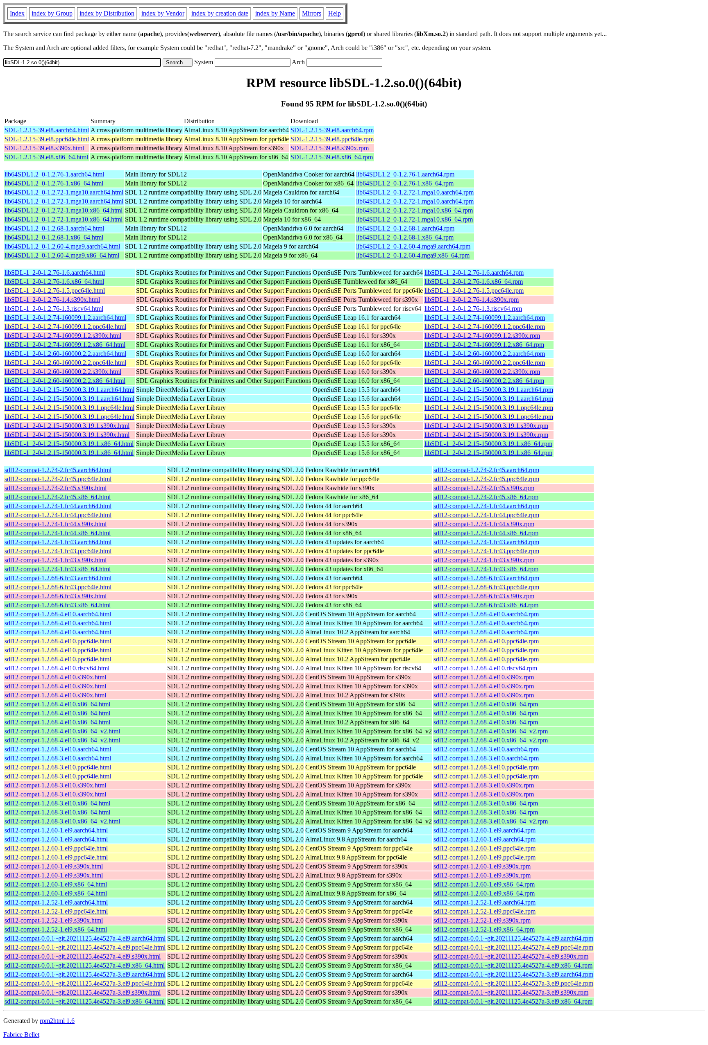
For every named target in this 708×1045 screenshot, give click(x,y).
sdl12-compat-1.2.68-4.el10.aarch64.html (58, 614)
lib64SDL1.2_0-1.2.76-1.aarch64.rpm (405, 174)
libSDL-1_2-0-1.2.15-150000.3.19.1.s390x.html (67, 425)
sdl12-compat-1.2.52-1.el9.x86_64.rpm (484, 929)
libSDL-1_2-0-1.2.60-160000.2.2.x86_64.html (65, 380)
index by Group (52, 13)
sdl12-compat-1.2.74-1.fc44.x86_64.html (58, 532)
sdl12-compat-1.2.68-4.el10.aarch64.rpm (486, 614)
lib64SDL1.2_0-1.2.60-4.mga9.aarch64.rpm (413, 246)
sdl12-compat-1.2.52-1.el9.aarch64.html (56, 902)
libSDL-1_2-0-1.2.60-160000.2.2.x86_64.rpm (484, 380)
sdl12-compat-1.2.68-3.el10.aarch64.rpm (486, 749)
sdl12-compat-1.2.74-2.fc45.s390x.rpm (483, 487)
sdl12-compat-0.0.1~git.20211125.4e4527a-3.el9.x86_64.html (85, 1001)
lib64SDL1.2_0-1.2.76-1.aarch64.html (54, 174)
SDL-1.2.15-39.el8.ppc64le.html (47, 139)
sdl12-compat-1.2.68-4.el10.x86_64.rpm (485, 704)
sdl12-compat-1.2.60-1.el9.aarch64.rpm (484, 830)
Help (334, 13)
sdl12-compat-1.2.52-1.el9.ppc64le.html (56, 911)
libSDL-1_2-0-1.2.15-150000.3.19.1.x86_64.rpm (488, 443)
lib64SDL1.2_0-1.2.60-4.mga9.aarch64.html (62, 246)
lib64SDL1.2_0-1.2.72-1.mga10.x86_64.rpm (414, 210)
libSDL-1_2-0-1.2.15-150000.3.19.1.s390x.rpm (486, 425)
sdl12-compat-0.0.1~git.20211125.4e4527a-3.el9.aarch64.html (85, 974)
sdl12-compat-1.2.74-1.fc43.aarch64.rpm (486, 541)
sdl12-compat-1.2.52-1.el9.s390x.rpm (482, 920)
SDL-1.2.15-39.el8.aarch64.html (47, 130)
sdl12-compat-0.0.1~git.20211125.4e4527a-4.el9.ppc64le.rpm (513, 947)
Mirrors (311, 13)
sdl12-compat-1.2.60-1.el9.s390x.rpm (482, 866)
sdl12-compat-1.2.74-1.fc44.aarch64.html (58, 505)
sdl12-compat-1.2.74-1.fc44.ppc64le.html (58, 514)
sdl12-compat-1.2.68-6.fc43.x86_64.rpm (485, 605)
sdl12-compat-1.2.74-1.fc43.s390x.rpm (483, 559)
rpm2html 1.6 (57, 1020)
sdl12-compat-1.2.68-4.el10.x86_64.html (57, 704)
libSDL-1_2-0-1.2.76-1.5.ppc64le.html (55, 290)
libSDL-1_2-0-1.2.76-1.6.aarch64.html (55, 272)
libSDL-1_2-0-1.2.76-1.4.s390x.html (52, 299)
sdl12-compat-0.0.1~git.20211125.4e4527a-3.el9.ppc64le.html (85, 983)
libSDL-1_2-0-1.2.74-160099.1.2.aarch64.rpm (484, 317)
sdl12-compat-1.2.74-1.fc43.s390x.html (56, 559)
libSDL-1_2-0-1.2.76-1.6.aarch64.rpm (474, 272)
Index (17, 13)
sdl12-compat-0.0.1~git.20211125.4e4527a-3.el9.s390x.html (83, 992)
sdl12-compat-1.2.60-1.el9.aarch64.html (56, 830)
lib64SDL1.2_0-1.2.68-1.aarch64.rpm (405, 228)
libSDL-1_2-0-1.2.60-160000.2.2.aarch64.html (65, 353)
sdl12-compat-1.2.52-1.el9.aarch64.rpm (484, 902)
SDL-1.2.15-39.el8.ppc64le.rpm (332, 139)
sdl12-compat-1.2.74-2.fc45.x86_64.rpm (485, 496)
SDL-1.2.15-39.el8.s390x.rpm (329, 148)
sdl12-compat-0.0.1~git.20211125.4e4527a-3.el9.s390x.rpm (510, 992)
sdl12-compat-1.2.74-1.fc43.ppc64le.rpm (486, 550)
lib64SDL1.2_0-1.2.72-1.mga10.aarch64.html (64, 192)
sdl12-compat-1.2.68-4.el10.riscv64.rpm (485, 668)
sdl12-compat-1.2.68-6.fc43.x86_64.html (58, 605)
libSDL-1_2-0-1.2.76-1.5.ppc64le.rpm (474, 290)
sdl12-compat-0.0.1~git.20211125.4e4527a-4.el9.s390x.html (83, 956)
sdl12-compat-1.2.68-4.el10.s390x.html (55, 677)
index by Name (275, 13)
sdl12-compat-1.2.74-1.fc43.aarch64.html (58, 541)
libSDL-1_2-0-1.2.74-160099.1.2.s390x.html (63, 335)
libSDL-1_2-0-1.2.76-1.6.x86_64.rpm (473, 281)
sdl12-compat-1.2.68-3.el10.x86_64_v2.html (62, 821)
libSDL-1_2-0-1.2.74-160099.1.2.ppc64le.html (65, 326)
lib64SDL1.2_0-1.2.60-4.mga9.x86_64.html (62, 255)
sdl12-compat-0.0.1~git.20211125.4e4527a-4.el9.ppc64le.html (85, 947)
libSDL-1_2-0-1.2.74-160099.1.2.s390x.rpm (482, 335)
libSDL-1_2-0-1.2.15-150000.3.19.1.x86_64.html (69, 443)
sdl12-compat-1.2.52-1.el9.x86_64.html (56, 929)
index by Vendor (162, 13)
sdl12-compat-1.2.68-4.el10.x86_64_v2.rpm (490, 731)
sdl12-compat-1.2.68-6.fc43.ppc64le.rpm (486, 587)
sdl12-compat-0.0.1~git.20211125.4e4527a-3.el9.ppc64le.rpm (513, 983)
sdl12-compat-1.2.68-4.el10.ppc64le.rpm (486, 641)
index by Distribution (106, 13)
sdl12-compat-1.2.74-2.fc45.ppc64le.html (58, 478)
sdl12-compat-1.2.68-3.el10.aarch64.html (58, 749)
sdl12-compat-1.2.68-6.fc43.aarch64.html (58, 578)
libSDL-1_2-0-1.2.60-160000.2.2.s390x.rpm (482, 371)
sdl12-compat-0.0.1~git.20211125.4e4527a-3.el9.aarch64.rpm (513, 974)
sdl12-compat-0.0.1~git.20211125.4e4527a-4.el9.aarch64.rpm (513, 938)
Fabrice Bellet (21, 1034)
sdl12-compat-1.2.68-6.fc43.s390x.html (56, 596)
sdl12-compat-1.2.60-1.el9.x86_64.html (56, 884)
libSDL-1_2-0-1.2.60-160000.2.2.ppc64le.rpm (484, 362)
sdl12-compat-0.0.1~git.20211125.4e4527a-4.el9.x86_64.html (85, 965)
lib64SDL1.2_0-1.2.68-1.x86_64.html (54, 237)
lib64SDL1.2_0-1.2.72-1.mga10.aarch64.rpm (415, 192)
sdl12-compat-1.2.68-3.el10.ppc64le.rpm (486, 767)
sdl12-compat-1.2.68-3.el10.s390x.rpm (483, 785)
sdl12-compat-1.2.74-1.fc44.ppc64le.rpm (486, 514)
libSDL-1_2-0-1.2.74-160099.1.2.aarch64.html (65, 317)
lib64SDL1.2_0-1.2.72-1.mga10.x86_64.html (64, 210)
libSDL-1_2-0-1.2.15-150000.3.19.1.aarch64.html (69, 389)
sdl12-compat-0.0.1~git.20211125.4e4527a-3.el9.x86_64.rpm (512, 1001)
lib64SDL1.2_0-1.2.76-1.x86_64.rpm (405, 183)
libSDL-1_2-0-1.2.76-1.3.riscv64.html (54, 308)
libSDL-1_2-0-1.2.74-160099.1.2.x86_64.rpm (484, 344)
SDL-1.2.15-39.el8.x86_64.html (46, 157)
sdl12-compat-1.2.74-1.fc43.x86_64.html (58, 568)
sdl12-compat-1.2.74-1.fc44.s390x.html (56, 523)
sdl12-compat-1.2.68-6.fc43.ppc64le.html (58, 587)
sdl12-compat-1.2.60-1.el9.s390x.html (54, 866)
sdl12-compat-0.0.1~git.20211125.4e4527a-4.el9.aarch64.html (85, 938)
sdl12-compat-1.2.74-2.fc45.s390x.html (56, 487)
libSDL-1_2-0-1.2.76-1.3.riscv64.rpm (473, 308)
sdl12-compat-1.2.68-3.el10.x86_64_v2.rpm (490, 821)
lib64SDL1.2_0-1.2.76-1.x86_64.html (54, 183)
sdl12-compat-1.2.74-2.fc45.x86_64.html (58, 496)
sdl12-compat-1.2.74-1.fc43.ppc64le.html (58, 550)
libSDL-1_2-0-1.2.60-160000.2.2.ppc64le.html (65, 362)
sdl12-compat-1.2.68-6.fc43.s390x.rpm (483, 596)
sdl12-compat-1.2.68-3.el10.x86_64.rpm (485, 803)
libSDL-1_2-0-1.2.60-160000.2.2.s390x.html (63, 371)
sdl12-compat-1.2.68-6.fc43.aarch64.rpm (486, 578)
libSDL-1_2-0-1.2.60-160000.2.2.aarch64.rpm (484, 353)
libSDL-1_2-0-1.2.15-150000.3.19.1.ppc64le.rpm (488, 407)
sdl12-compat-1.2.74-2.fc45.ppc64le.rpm (486, 478)
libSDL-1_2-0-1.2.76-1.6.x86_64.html (54, 281)
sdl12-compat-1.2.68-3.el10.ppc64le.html (58, 767)
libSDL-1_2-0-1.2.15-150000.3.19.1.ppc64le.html (69, 407)
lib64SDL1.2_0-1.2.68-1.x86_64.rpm (405, 237)
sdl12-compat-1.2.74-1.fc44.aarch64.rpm (486, 505)
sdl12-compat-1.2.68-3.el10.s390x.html (55, 785)
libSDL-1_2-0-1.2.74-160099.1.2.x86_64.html (65, 344)
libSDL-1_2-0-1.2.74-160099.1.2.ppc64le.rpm (484, 326)
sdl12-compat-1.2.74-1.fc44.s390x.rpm (483, 523)
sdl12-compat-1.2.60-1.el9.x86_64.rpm (484, 884)
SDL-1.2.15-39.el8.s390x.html (44, 148)
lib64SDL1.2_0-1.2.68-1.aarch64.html (54, 228)
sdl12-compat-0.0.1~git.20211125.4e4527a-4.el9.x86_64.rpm (512, 965)
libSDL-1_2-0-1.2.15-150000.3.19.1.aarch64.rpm (488, 389)
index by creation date (219, 13)
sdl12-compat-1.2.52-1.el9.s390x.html (54, 920)
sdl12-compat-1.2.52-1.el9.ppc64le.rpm (484, 911)
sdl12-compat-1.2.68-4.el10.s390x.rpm (483, 677)
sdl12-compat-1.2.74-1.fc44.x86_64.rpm (485, 532)
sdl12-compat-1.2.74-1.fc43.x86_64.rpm (485, 568)
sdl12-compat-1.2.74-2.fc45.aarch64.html (58, 469)
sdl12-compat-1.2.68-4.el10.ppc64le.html (58, 641)
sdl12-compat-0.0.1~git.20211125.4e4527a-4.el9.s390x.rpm (510, 956)
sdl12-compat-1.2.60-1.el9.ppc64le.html (56, 848)
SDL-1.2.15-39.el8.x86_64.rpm (331, 157)
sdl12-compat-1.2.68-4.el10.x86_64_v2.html (62, 731)
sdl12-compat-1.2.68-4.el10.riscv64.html (57, 668)
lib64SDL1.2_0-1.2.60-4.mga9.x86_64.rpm (413, 255)
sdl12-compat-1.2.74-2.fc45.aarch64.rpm (486, 469)
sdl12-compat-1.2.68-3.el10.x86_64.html (57, 803)
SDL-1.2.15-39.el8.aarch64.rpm (332, 130)
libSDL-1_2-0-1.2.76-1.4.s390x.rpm (471, 299)
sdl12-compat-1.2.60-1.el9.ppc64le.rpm (484, 848)
